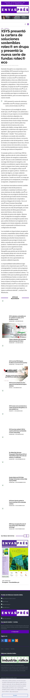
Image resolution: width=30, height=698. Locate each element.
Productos (7, 28)
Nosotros (7, 648)
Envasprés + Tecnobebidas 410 (10, 582)
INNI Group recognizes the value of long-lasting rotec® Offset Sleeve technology (17, 525)
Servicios (12, 648)
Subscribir (16, 631)
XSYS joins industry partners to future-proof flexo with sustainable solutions (17, 502)
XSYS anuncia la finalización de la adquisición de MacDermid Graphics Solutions (18, 384)
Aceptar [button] (15, 695)
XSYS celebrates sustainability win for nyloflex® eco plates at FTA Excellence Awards (17, 318)
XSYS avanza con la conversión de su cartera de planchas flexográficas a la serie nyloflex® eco (18, 407)
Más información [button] (14, 691)
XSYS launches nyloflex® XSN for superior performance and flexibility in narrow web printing (17, 431)
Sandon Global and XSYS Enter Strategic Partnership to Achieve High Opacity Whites (18, 479)
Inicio (2, 28)
